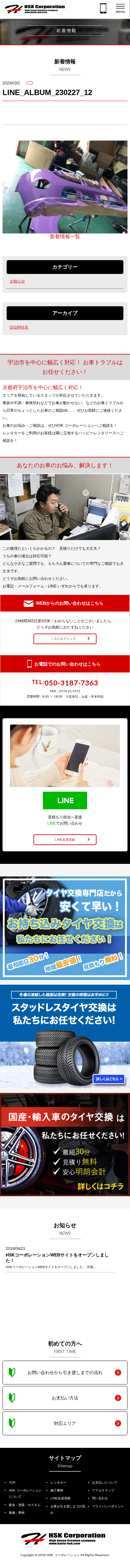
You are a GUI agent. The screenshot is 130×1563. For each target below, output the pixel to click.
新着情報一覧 (65, 236)
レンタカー (58, 1482)
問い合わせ (100, 1498)
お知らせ (17, 281)
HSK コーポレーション (63, 1555)
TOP (12, 1482)
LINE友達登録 (60, 1498)
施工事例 (56, 1490)
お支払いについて (104, 1482)
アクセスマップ (103, 1490)
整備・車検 (17, 1512)
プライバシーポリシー (108, 1506)
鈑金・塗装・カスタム (24, 1505)
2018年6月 (19, 327)
